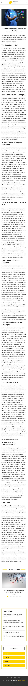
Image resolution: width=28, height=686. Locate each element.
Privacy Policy (17, 677)
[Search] (26, 2)
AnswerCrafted (21, 680)
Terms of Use (10, 677)
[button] (3, 584)
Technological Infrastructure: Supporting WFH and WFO (14, 591)
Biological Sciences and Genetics (11, 632)
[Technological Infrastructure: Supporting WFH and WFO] (14, 580)
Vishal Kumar (11, 32)
